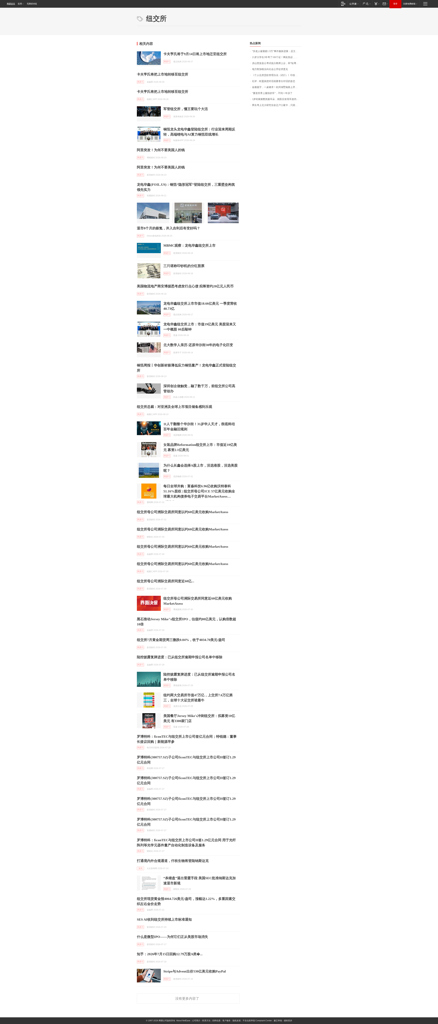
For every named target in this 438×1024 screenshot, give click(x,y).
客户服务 (226, 1020)
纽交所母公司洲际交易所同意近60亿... (165, 581)
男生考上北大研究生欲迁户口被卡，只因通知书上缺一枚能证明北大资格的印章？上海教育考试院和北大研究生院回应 (276, 105)
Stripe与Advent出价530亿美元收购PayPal (194, 971)
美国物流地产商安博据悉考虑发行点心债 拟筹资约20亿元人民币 (185, 286)
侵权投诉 (288, 1020)
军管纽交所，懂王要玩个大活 (185, 109)
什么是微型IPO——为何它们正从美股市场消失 (172, 937)
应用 (20, 4)
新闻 (140, 868)
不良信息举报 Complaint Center (257, 1020)
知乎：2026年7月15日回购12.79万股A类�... (170, 954)
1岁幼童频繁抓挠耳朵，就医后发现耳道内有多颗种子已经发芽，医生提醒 (276, 99)
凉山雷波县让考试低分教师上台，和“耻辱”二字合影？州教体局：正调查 (276, 63)
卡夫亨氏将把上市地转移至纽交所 (162, 74)
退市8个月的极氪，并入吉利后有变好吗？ (168, 228)
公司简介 (196, 1020)
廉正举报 (278, 1020)
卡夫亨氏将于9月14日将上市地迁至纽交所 (195, 54)
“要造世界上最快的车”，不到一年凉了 (272, 93)
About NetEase (183, 1020)
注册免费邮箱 (409, 4)
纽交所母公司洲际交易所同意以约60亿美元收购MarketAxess (182, 512)
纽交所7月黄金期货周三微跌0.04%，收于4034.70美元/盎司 (181, 640)
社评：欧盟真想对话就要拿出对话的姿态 (273, 81)
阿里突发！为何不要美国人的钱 (161, 150)
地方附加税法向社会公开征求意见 (270, 69)
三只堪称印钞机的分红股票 (183, 266)
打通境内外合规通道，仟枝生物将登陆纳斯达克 (173, 861)
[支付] (376, 3)
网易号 (167, 61)
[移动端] (343, 3)
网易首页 (11, 4)
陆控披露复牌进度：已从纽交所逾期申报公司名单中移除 (179, 657)
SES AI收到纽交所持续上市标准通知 (164, 919)
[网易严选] (366, 3)
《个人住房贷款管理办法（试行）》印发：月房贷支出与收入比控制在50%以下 (276, 75)
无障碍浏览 (32, 4)
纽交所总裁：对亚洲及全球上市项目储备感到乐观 (174, 407)
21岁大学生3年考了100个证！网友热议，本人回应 (276, 57)
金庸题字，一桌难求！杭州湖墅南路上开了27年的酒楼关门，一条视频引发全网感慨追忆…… (276, 87)
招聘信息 (216, 1020)
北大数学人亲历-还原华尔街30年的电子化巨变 (198, 345)
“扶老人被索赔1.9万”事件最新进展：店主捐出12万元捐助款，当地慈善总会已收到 (276, 51)
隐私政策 (237, 1020)
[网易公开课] (354, 3)
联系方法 (206, 1020)
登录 (395, 4)
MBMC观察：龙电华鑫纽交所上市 (189, 245)
